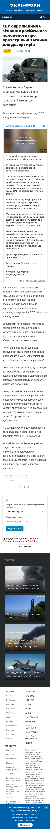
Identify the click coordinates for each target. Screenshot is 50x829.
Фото (28, 704)
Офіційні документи (31, 737)
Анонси (40, 10)
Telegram (7, 541)
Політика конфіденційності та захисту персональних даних (14, 788)
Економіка (10, 708)
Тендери (10, 774)
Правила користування (12, 768)
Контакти (10, 754)
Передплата (11, 759)
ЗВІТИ (9, 797)
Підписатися (14, 528)
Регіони (9, 721)
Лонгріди (30, 721)
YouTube (32, 541)
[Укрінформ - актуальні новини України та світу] (25, 4)
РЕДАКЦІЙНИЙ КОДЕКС (13, 803)
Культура (10, 730)
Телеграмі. (25, 117)
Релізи (28, 743)
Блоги (28, 713)
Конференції (31, 732)
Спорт (9, 738)
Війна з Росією (9, 481)
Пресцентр (29, 10)
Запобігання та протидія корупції (14, 779)
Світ (8, 717)
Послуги (8, 10)
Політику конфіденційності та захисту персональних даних (25, 817)
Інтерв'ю (29, 700)
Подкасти (30, 692)
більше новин (25, 546)
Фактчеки (10, 713)
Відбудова (10, 700)
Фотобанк (18, 10)
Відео (28, 709)
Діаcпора (10, 734)
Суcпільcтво (11, 725)
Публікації (30, 696)
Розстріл (28, 475)
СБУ (18, 475)
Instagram (18, 541)
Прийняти (25, 825)
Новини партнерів (30, 727)
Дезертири (8, 475)
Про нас (10, 750)
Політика (10, 704)
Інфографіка (31, 717)
